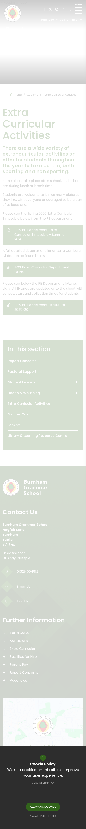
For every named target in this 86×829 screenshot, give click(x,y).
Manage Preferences (43, 816)
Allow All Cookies (43, 807)
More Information (43, 782)
